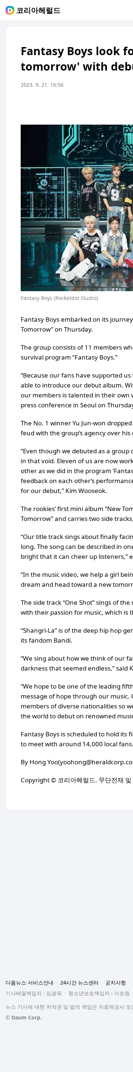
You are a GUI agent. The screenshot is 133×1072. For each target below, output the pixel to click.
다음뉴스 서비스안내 (30, 982)
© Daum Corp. (24, 1017)
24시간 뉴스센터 (79, 982)
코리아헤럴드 (38, 10)
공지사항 (115, 982)
